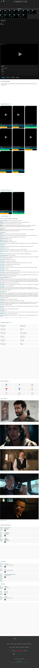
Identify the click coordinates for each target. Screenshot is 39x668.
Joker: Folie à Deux (16, 124)
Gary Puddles (2, 232)
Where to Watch (3, 148)
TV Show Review (6, 540)
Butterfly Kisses (3, 169)
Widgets (26, 651)
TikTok (23, 651)
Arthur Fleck (2, 223)
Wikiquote (6, 317)
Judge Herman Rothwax (4, 220)
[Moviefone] (7, 2)
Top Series (3, 584)
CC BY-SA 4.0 (20, 317)
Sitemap (17, 647)
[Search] (26, 1)
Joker (1, 146)
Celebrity (2, 22)
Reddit (21, 651)
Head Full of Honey (28, 146)
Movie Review (6, 528)
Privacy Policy (27, 647)
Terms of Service (21, 647)
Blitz (1, 124)
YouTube (17, 651)
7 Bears (14, 210)
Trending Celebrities (5, 322)
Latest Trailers (4, 398)
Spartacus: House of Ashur (5, 210)
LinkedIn (19, 651)
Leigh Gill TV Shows (5, 190)
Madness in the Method (16, 146)
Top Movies (3, 561)
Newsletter (25, 651)
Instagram (16, 651)
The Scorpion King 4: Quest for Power (18, 169)
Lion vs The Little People (29, 124)
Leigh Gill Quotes (4, 216)
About (10, 647)
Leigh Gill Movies (5, 104)
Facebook (12, 651)
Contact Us (13, 647)
